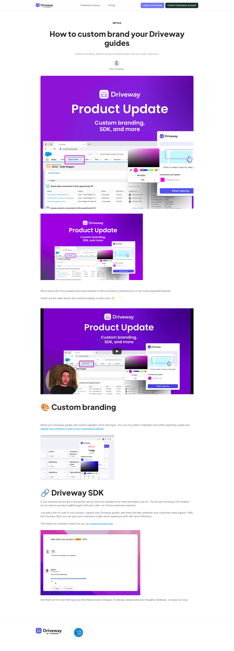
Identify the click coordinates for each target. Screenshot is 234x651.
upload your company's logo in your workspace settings (72, 428)
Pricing (111, 5)
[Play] (117, 351)
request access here (101, 523)
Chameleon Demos (90, 5)
